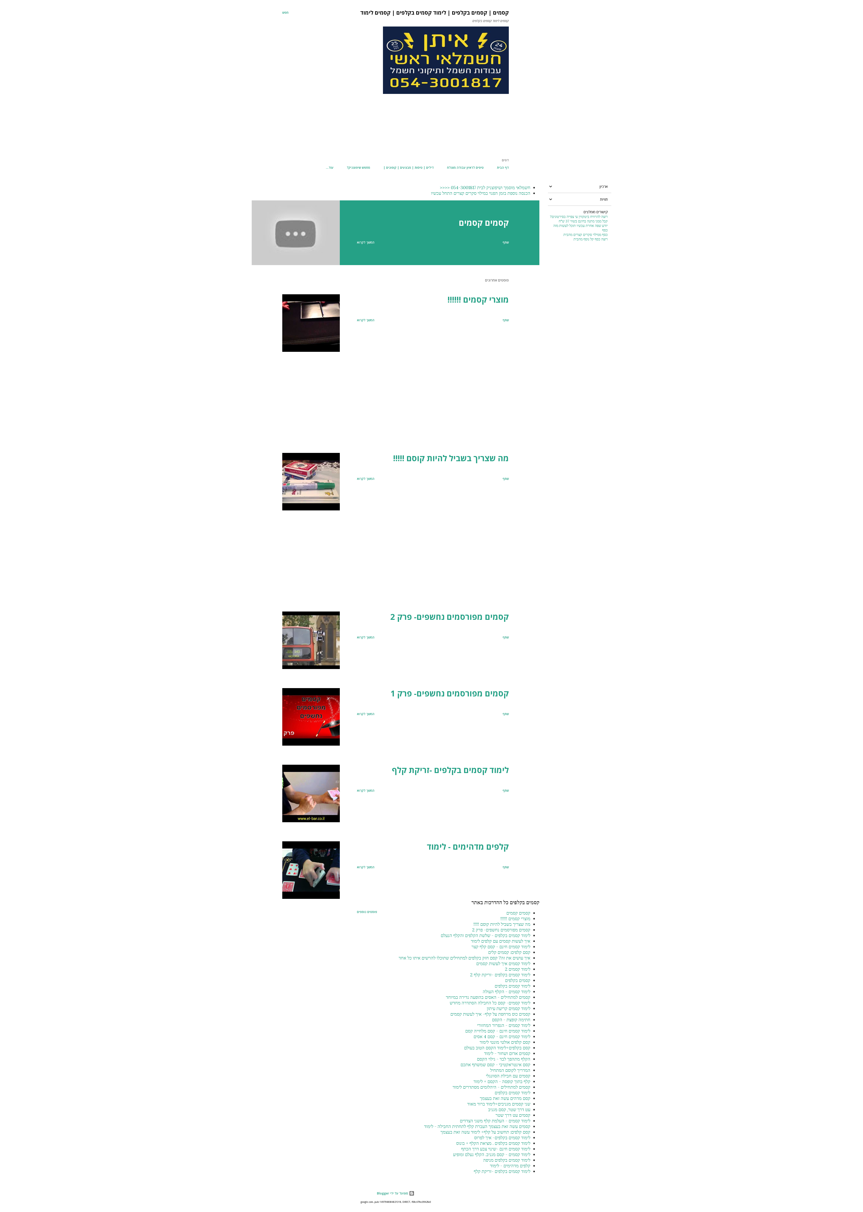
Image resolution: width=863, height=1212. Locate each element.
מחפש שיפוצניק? (358, 167)
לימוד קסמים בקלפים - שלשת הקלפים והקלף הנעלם (485, 935)
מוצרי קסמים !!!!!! (478, 299)
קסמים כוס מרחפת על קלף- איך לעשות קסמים (490, 1014)
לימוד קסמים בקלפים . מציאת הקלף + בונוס (493, 1143)
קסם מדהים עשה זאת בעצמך (505, 1098)
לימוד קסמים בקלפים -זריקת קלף (450, 770)
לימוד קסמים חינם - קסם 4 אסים (502, 1036)
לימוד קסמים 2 (517, 969)
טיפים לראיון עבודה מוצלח (465, 167)
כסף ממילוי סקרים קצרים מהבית (585, 234)
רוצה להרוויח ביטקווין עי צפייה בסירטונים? (579, 216)
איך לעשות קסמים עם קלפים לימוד (500, 941)
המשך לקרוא (365, 242)
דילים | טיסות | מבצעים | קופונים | (408, 167)
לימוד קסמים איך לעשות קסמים (503, 963)
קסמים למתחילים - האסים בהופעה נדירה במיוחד (488, 997)
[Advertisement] (395, 126)
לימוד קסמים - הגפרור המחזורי (503, 1025)
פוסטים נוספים (367, 912)
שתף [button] (506, 242)
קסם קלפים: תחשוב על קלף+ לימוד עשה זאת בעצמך (485, 1132)
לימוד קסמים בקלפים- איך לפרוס (502, 1137)
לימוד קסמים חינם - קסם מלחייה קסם (497, 1031)
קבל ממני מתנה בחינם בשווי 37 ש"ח (583, 221)
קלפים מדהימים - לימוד (468, 846)
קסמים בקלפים (517, 980)
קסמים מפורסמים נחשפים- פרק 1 (449, 693)
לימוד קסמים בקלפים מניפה (506, 1160)
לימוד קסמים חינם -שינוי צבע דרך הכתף (495, 1149)
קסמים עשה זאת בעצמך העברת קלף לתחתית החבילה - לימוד (477, 1126)
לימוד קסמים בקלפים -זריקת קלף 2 (500, 974)
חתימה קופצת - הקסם (511, 1019)
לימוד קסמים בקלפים (512, 986)
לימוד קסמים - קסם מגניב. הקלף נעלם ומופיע (491, 1154)
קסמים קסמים (484, 222)
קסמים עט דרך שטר (513, 1115)
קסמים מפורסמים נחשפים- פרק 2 (449, 616)
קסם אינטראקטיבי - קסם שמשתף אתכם (495, 1064)
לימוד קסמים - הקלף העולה (506, 991)
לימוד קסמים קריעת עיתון (508, 1008)
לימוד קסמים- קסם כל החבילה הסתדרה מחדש (490, 1003)
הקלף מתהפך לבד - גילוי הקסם (503, 1059)
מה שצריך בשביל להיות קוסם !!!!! (451, 458)
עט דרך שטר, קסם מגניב (509, 1109)
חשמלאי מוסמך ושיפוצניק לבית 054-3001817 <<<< (485, 187)
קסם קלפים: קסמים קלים (509, 952)
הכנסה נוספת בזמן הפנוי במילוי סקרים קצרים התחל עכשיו (480, 193)
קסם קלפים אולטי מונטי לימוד (505, 1042)
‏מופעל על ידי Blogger (393, 1193)
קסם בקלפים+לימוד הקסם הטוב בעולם (497, 1047)
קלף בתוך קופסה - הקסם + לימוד (502, 1081)
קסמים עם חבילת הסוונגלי (508, 1076)
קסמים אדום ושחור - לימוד (507, 1053)
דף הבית (503, 167)
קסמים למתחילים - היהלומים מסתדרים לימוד (491, 1087)
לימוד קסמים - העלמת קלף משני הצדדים (495, 1120)
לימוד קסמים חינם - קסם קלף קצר (501, 946)
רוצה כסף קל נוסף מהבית (591, 239)
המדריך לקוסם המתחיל (510, 1070)
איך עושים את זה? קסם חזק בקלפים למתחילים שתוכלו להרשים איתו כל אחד (464, 958)
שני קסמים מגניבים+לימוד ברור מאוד (498, 1104)
